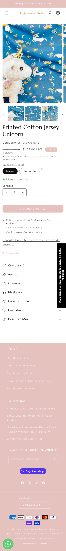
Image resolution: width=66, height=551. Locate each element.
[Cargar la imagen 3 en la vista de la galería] (50, 113)
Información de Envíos (21, 365)
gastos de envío (35, 156)
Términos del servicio (20, 388)
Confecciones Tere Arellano (30, 529)
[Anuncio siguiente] (59, 3)
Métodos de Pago (18, 358)
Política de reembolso (26, 533)
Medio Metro (31, 171)
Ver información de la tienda (24, 232)
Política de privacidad (51, 533)
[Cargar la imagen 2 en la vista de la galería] (32, 113)
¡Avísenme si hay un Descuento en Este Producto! (61, 275)
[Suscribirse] (54, 459)
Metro (10, 171)
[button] (6, 13)
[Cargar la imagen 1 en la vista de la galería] (16, 113)
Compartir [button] (12, 253)
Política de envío (47, 539)
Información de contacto (34, 544)
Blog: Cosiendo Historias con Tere (28, 380)
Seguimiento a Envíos (21, 373)
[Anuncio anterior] (6, 3)
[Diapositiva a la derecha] (62, 114)
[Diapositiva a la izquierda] (3, 114)
